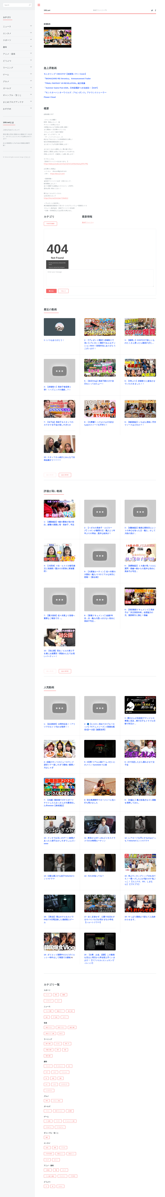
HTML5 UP (27, 157)
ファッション (64, 1072)
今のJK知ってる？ (96, 876)
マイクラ (58, 1121)
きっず (47, 1159)
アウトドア (48, 1066)
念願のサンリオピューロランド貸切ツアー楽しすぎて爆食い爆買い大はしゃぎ (59, 765)
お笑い (47, 1147)
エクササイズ (48, 1000)
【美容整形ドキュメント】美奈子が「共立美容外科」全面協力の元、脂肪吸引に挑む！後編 (139, 612)
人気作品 (48, 1170)
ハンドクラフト (49, 1090)
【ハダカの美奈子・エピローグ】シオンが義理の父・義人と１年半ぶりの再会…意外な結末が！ (99, 530)
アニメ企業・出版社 (50, 1176)
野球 (56, 994)
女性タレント (71, 1153)
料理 (47, 1100)
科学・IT (67, 1043)
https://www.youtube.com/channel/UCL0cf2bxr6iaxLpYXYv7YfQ (66, 164)
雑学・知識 (48, 1043)
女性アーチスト (61, 1027)
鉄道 (53, 1078)
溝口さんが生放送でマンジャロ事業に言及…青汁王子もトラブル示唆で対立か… (140, 721)
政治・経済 (70, 1011)
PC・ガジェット (59, 1066)
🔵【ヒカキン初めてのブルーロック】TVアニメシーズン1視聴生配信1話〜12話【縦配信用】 (99, 727)
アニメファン (62, 1176)
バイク (54, 1084)
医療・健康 (48, 1055)
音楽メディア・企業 (50, 1033)
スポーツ (64, 1017)
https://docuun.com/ (57, 174)
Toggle (39, 5)
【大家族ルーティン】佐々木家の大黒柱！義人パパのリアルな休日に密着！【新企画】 (100, 574)
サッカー (48, 994)
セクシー (56, 1159)
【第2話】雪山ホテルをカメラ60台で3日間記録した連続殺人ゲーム (59, 919)
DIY (47, 1072)
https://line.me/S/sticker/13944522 (56, 198)
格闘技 (63, 994)
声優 (56, 1170)
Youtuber (50, 223)
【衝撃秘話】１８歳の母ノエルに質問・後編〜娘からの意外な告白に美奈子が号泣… (140, 568)
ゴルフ (58, 1000)
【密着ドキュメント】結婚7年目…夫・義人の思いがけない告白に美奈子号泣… (99, 618)
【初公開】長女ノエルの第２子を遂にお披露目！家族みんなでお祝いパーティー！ (59, 653)
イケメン (48, 1111)
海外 (47, 1017)
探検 (61, 1078)
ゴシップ (64, 1170)
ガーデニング (64, 1084)
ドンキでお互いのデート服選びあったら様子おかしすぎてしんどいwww (59, 841)
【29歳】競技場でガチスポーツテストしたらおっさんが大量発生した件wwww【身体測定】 (59, 803)
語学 (58, 1049)
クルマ (54, 1072)
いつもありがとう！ (55, 340)
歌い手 (61, 1033)
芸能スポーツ (59, 1011)
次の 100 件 (64, 475)
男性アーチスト (49, 1027)
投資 (65, 1049)
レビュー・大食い (57, 1100)
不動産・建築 (48, 1049)
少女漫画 (70, 1111)
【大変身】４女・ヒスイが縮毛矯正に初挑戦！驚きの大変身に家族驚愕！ (59, 568)
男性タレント (60, 1153)
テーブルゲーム (60, 1127)
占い (47, 1084)
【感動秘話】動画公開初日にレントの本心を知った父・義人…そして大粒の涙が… (140, 530)
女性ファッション (58, 1111)
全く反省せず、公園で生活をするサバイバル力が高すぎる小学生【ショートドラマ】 (99, 919)
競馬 (47, 1137)
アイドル (63, 1147)
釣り (69, 1066)
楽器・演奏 (72, 1027)
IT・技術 (55, 1017)
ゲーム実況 (48, 1121)
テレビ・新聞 (48, 1011)
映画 (55, 1147)
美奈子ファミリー (88, 222)
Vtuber (73, 1176)
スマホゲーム (48, 1127)
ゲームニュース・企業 (69, 1121)
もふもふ (60, 1186)
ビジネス (58, 1043)
